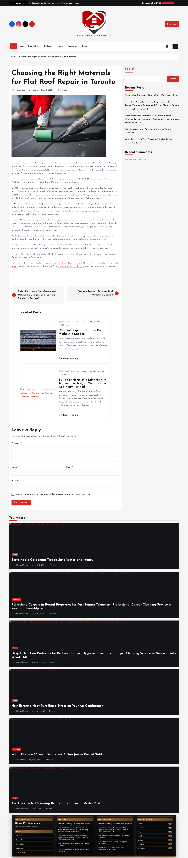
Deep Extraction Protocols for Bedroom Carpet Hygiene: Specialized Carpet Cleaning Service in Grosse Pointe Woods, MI (152, 119)
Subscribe (171, 24)
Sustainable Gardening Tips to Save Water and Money (151, 95)
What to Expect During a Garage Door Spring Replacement (112, 843)
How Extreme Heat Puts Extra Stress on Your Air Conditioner (73, 844)
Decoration (33, 90)
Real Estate (141, 848)
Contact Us (33, 46)
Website (15, 481)
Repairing (72, 46)
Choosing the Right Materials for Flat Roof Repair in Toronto (47, 57)
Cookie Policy (20, 852)
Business (16, 749)
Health (140, 836)
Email (69, 467)
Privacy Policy (20, 844)
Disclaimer (19, 848)
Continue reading (69, 358)
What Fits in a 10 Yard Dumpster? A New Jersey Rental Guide (73, 850)
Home (21, 46)
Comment (17, 443)
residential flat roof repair (71, 266)
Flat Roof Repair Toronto (69, 263)
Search (130, 68)
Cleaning (16, 599)
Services (140, 840)
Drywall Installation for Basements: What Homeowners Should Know (111, 849)
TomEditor (20, 760)
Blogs (84, 46)
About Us (19, 836)
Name (15, 467)
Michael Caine (21, 90)
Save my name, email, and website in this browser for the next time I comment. (53, 494)
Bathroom (48, 46)
